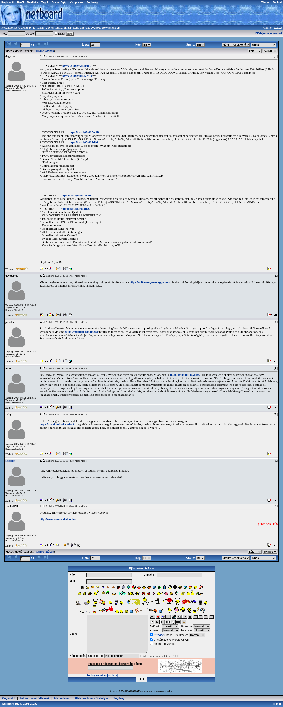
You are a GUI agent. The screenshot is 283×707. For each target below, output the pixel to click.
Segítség (118, 698)
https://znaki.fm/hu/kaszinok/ (57, 424)
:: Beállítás (31, 2)
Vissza (265, 2)
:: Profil (19, 2)
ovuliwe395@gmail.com (105, 27)
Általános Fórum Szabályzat (91, 698)
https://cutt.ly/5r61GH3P (77, 66)
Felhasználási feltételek (35, 698)
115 (276, 27)
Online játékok (45, 51)
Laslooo (10, 460)
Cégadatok (9, 698)
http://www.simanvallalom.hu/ (58, 519)
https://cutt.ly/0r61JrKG (77, 76)
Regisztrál (7, 2)
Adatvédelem (62, 698)
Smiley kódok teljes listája (102, 675)
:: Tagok (43, 2)
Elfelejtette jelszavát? (268, 33)
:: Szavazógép (58, 2)
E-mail (278, 703)
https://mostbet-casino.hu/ (81, 331)
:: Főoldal (276, 2)
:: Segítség (90, 2)
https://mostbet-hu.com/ (185, 374)
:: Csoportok (75, 2)
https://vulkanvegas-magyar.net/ (150, 282)
